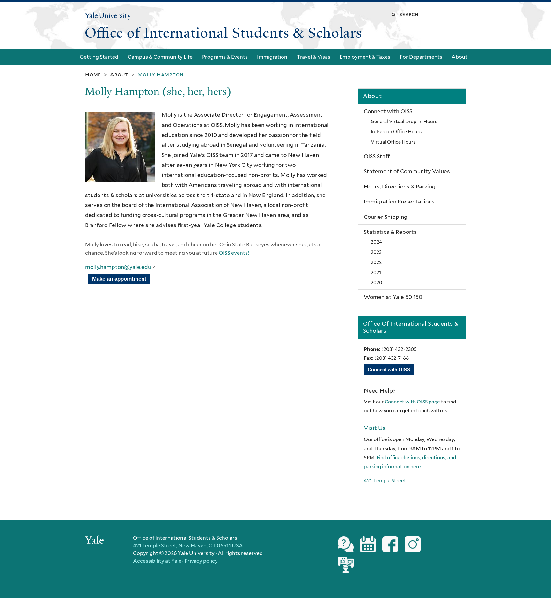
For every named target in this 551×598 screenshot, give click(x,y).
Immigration (272, 57)
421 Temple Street (385, 480)
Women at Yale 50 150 (393, 297)
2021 (376, 272)
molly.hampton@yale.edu (120, 267)
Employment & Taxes (365, 57)
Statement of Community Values (407, 171)
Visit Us (375, 428)
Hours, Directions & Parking (400, 186)
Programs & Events (225, 57)
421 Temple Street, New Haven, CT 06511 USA (188, 546)
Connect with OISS (388, 111)
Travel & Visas (313, 57)
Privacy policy (201, 561)
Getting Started (99, 57)
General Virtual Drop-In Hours (404, 121)
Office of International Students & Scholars (223, 33)
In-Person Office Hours (396, 131)
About (459, 57)
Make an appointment (119, 279)
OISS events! (234, 253)
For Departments (421, 57)
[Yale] (95, 541)
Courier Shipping (386, 217)
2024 (376, 242)
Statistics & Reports (390, 232)
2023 (376, 252)
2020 (376, 282)
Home (93, 74)
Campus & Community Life (160, 57)
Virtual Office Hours (393, 141)
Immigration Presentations (399, 201)
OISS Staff (377, 156)
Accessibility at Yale (157, 561)
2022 (376, 262)
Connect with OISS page (412, 402)
